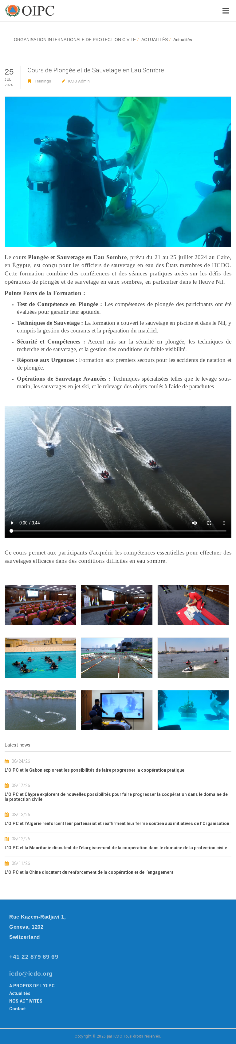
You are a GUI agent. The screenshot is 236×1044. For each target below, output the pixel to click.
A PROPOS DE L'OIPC (32, 985)
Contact (17, 1008)
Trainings (43, 81)
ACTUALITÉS (154, 39)
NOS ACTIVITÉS (25, 1001)
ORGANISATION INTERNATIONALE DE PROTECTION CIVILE (75, 39)
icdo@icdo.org (31, 973)
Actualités (19, 993)
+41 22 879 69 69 (33, 957)
